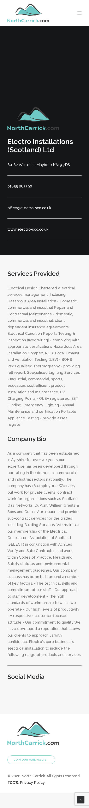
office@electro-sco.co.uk (29, 208)
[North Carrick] (28, 13)
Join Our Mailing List (31, 759)
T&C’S (12, 782)
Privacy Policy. (32, 782)
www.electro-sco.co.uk (27, 229)
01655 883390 (19, 186)
